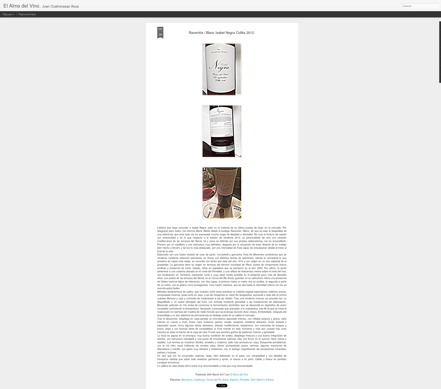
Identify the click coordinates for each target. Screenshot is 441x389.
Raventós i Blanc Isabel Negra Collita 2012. (222, 32)
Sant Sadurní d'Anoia (262, 379)
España (234, 379)
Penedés (244, 379)
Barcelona (187, 379)
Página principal (27, 14)
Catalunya (199, 379)
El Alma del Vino (239, 374)
